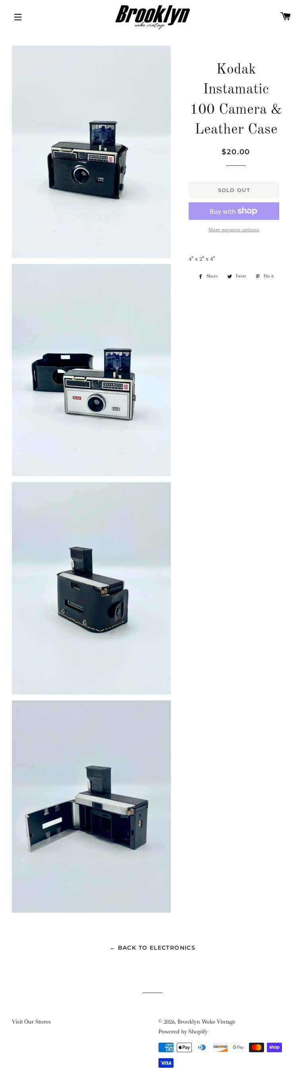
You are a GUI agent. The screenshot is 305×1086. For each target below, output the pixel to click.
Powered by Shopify (183, 1031)
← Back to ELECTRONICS (152, 947)
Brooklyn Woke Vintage (207, 1021)
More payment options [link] (233, 230)
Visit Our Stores (31, 1021)
